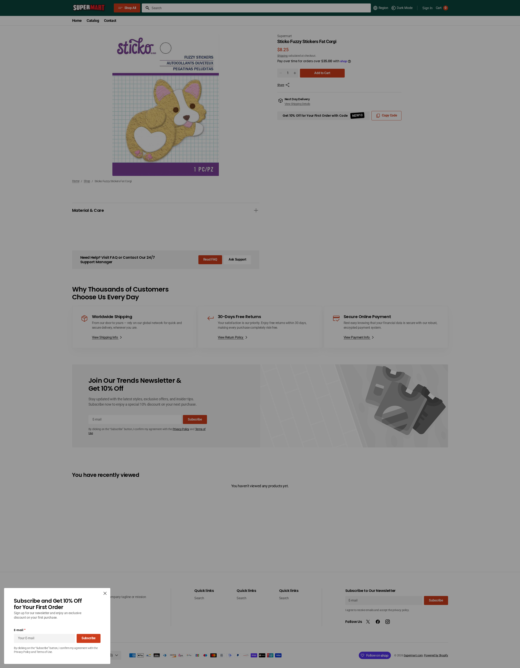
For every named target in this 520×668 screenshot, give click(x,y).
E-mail (18, 630)
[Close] (105, 593)
